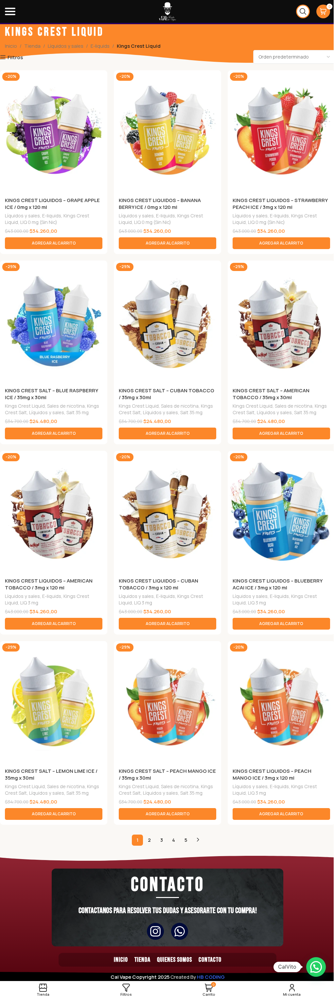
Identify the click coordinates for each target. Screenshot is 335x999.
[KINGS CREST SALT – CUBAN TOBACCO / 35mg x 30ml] (167, 322)
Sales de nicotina (66, 406)
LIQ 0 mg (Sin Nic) (38, 222)
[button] (53, 243)
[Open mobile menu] (10, 11)
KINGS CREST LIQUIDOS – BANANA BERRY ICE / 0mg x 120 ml (160, 204)
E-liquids (100, 45)
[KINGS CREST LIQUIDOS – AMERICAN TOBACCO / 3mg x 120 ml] (53, 512)
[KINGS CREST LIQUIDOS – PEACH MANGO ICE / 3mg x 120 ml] (281, 702)
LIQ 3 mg (29, 603)
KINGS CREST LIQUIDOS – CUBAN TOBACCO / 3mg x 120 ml (158, 584)
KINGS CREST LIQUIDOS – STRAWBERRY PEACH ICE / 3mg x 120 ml (280, 204)
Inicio (11, 45)
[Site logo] (167, 11)
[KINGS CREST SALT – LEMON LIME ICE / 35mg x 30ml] (53, 702)
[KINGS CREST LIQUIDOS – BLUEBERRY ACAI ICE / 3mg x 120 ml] (281, 512)
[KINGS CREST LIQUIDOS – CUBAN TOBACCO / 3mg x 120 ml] (167, 512)
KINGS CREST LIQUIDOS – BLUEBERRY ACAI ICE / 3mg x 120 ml (277, 584)
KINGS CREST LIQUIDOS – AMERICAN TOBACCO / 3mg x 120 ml (49, 584)
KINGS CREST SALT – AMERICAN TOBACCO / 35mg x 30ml (271, 394)
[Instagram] (155, 931)
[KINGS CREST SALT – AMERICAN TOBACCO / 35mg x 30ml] (281, 322)
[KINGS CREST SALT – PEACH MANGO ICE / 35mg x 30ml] (167, 702)
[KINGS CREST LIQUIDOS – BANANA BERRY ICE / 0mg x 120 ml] (167, 131)
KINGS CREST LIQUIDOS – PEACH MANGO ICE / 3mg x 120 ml (272, 774)
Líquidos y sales (65, 45)
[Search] (303, 11)
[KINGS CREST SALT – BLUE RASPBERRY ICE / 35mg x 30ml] (53, 322)
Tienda (32, 45)
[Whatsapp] (179, 931)
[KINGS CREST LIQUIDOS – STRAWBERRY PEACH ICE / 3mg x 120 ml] (281, 131)
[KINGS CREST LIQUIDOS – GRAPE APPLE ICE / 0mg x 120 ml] (53, 131)
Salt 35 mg (77, 412)
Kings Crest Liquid (25, 406)
